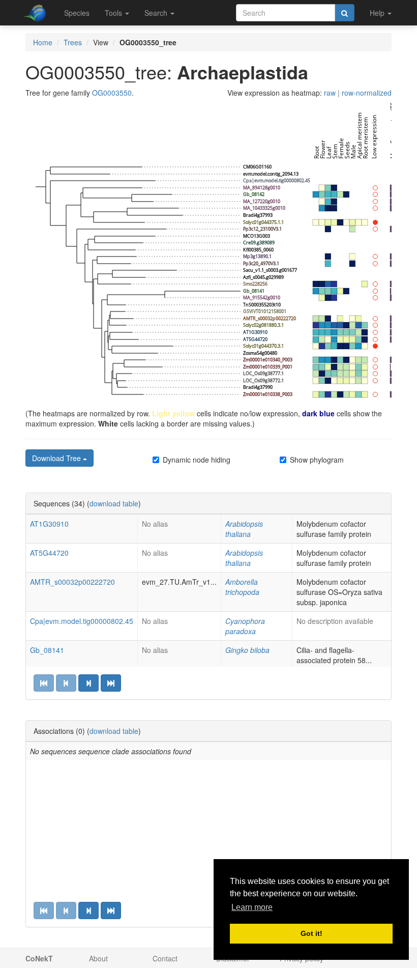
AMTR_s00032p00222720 (72, 582)
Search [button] (156, 13)
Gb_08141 (47, 650)
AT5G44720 (49, 553)
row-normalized (367, 93)
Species (77, 13)
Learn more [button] (252, 907)
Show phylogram (317, 459)
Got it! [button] (311, 933)
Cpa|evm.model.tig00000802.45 (81, 621)
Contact (165, 958)
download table (114, 503)
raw (330, 93)
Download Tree (57, 458)
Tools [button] (114, 13)
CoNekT (39, 958)
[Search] (344, 12)
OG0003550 (112, 93)
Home (42, 42)
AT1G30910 (49, 524)
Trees (73, 42)
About (98, 958)
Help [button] (378, 13)
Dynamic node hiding (196, 459)
